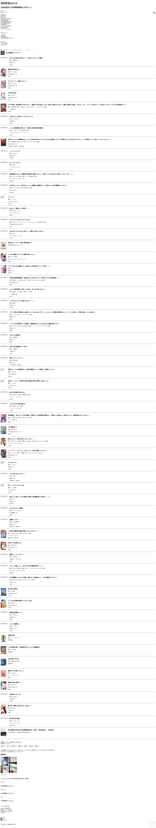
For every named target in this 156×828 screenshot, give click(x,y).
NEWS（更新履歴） (6, 808)
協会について (4, 12)
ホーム (2, 10)
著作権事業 (3, 24)
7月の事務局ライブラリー (7, 786)
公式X (3, 817)
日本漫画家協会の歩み (6, 21)
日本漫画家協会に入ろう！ (7, 38)
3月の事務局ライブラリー (7, 793)
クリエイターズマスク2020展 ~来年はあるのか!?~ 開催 (14, 778)
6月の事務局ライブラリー (7, 800)
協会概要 (3, 15)
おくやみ (3, 812)
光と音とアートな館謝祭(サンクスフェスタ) (12, 751)
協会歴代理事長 (5, 20)
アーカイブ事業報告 (6, 26)
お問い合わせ (4, 44)
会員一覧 (3, 41)
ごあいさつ (3, 14)
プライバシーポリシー (6, 29)
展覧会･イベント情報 (6, 809)
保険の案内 (3, 36)
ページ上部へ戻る (5, 806)
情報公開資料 (4, 27)
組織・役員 (3, 17)
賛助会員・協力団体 (6, 18)
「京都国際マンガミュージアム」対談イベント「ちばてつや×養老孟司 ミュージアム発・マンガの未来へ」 (28, 750)
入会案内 (3, 35)
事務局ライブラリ (5, 742)
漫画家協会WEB (9, 3)
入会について (4, 32)
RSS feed (4, 820)
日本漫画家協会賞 (5, 23)
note (3, 818)
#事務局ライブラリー (6, 743)
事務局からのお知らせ (16, 742)
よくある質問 (4, 43)
